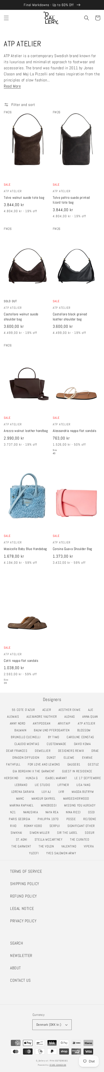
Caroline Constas (82, 737)
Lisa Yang (84, 785)
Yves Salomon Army (62, 853)
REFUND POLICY (23, 896)
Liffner (65, 785)
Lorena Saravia (24, 792)
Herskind (12, 778)
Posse (72, 819)
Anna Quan (91, 716)
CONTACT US (20, 980)
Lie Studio (44, 785)
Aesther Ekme (71, 710)
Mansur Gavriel (45, 798)
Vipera (90, 846)
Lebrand (22, 785)
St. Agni (23, 839)
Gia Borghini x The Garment (35, 771)
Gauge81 (75, 764)
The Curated (81, 839)
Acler (48, 710)
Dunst (53, 757)
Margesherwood (77, 798)
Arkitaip (65, 723)
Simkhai (18, 832)
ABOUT (15, 968)
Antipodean (43, 723)
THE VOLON (48, 846)
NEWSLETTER (21, 955)
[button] (6, 18)
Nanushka (32, 812)
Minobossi (50, 805)
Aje (92, 710)
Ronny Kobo (34, 826)
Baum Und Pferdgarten (53, 730)
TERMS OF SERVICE (26, 871)
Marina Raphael (23, 805)
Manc (21, 798)
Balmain (21, 730)
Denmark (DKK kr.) (48, 1024)
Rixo (14, 826)
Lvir (63, 792)
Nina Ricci (75, 812)
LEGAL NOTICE (22, 908)
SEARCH (16, 943)
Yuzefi (35, 853)
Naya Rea (53, 812)
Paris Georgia (21, 819)
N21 (14, 812)
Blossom (85, 730)
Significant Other (82, 826)
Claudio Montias (28, 744)
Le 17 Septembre (89, 778)
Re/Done (91, 819)
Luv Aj (48, 792)
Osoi (92, 812)
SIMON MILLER (41, 832)
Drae (96, 751)
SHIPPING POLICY (24, 883)
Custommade (58, 744)
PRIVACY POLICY (23, 921)
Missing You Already (81, 805)
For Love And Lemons (45, 764)
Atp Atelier (88, 723)
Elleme (70, 757)
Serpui (56, 826)
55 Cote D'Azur (25, 710)
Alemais (14, 716)
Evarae (88, 757)
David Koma (84, 744)
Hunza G (33, 778)
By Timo (55, 737)
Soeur (91, 832)
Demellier (44, 751)
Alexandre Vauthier (43, 716)
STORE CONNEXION (57, 1065)
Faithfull (14, 764)
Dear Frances (18, 751)
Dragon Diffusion (27, 757)
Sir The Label (68, 832)
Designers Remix (72, 751)
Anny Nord (19, 723)
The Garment (22, 846)
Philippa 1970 (50, 819)
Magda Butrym (84, 792)
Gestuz (94, 764)
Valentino (70, 846)
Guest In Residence (78, 771)
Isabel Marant (57, 778)
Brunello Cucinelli (27, 737)
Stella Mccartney (50, 839)
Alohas (70, 716)
